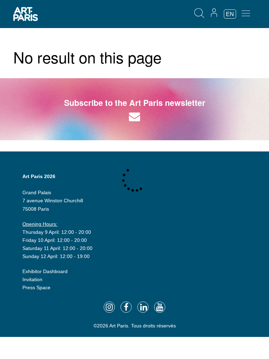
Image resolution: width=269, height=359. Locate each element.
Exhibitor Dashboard (45, 271)
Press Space (36, 287)
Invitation (32, 279)
